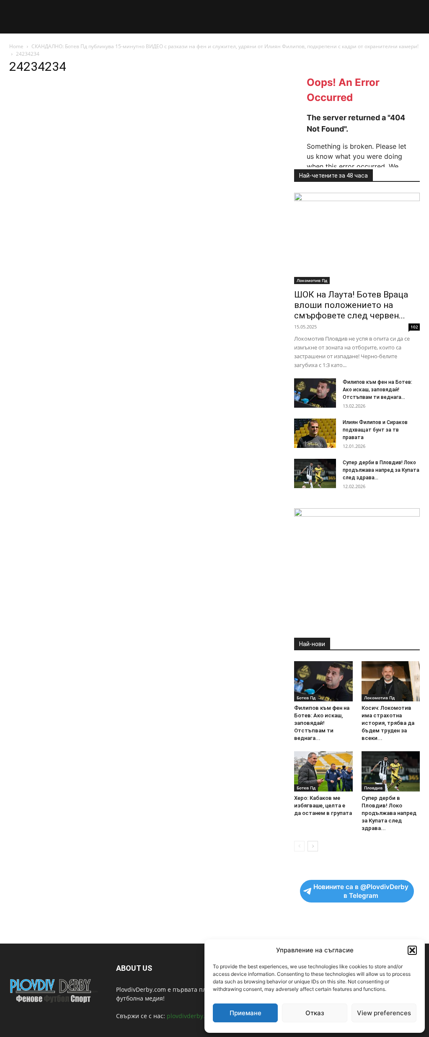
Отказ (314, 1013)
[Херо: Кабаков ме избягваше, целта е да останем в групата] (323, 771)
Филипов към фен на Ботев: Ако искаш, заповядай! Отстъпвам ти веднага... (377, 389)
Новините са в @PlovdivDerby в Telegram (360, 891)
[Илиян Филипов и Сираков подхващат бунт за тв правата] (315, 433)
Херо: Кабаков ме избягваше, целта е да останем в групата (323, 805)
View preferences (384, 1013)
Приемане (245, 1013)
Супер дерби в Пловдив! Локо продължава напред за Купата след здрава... (381, 470)
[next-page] (313, 846)
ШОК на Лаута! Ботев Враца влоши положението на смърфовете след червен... (351, 305)
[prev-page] (299, 846)
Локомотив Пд (312, 280)
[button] (412, 950)
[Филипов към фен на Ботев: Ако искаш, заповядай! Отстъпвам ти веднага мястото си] (315, 393)
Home (16, 46)
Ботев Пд (306, 698)
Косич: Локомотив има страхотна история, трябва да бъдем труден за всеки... (388, 723)
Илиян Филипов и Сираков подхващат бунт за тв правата (375, 429)
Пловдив (373, 788)
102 (414, 327)
